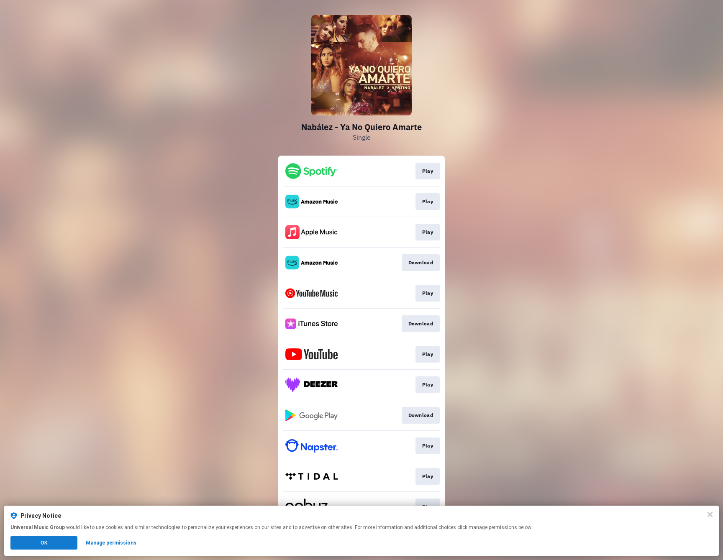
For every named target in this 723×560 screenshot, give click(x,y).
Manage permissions (111, 543)
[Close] (710, 514)
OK (44, 543)
